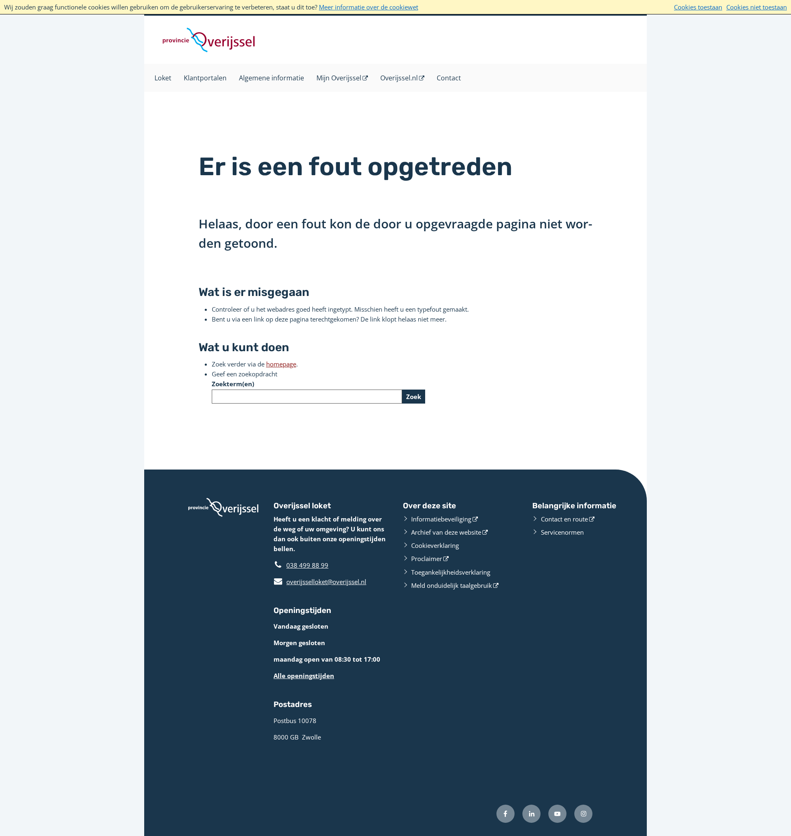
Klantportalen (205, 77)
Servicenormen (562, 532)
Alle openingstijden (304, 676)
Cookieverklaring (435, 545)
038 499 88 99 (307, 565)
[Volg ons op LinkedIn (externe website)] (531, 814)
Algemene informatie (271, 77)
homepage (281, 364)
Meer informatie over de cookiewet (368, 7)
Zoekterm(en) (233, 384)
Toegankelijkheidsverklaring (450, 572)
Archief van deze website (446, 532)
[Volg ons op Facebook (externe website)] (505, 814)
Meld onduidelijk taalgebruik (451, 585)
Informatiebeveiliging (441, 519)
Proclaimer (426, 558)
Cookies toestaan (698, 7)
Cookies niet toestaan (756, 7)
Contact (449, 77)
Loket (162, 77)
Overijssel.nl (399, 77)
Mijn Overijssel (338, 77)
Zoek (413, 396)
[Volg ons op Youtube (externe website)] (557, 814)
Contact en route (564, 519)
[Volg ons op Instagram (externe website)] (583, 814)
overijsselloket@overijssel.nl (320, 582)
